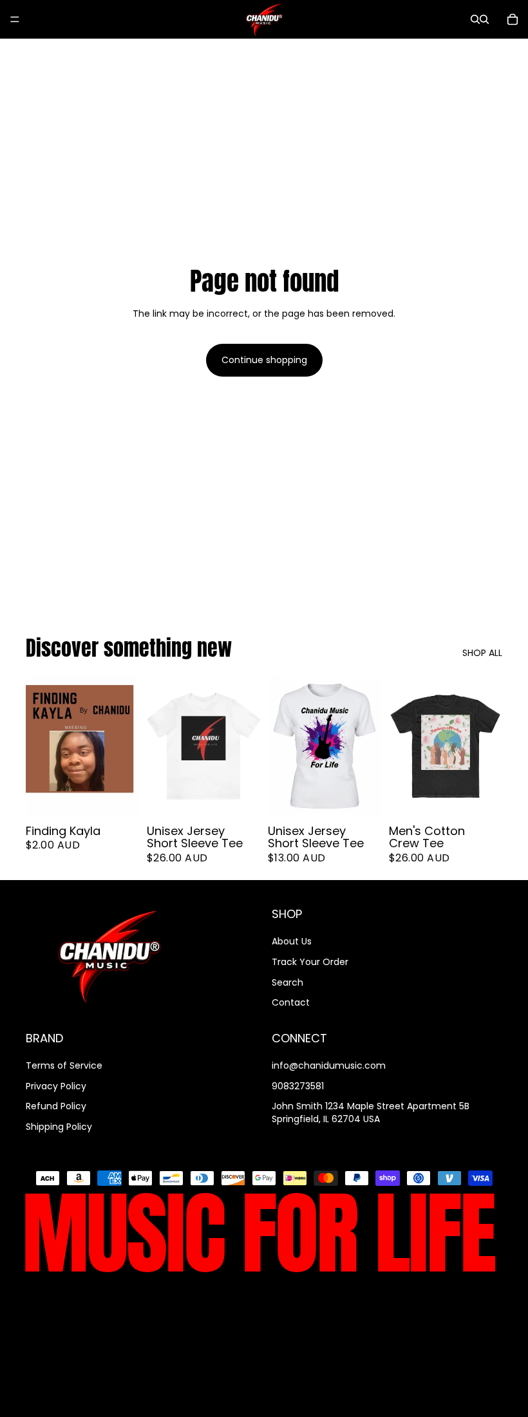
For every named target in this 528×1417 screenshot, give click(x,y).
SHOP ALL (482, 653)
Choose (251, 796)
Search (287, 982)
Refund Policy (56, 1106)
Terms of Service (64, 1065)
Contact (291, 1002)
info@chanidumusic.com (329, 1065)
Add (130, 796)
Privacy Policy (56, 1085)
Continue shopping (264, 359)
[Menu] (15, 19)
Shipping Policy (59, 1126)
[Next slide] (246, 746)
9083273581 (298, 1085)
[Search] (475, 19)
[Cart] (512, 19)
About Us (292, 941)
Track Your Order (310, 961)
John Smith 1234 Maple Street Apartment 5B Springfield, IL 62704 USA (370, 1112)
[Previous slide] (161, 746)
